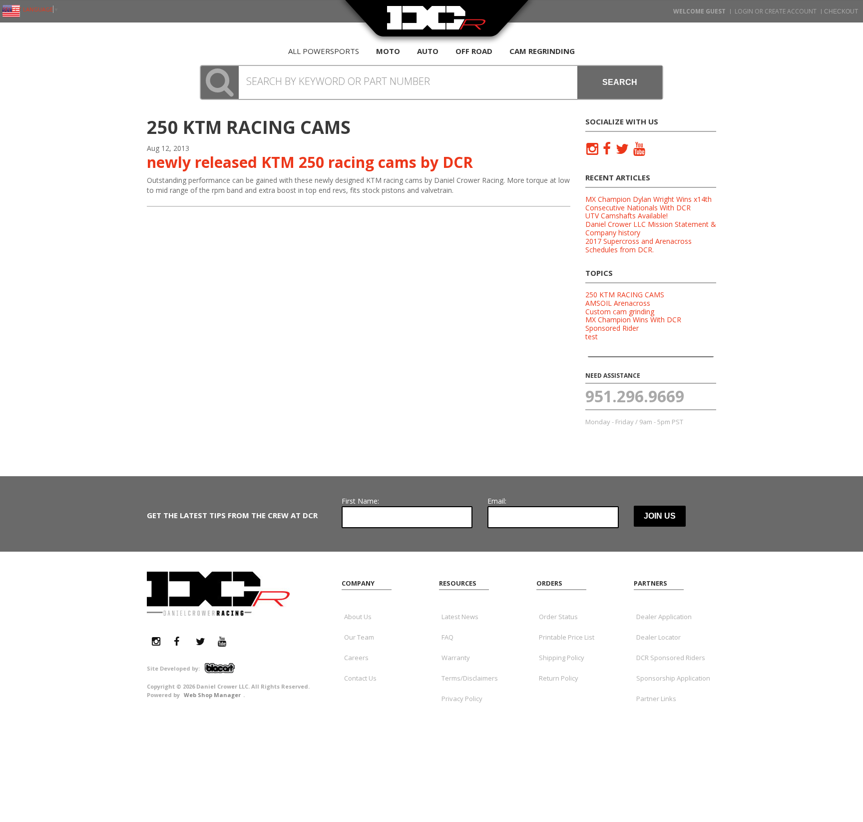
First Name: (360, 501)
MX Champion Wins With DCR (633, 319)
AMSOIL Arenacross (617, 303)
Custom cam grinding (619, 311)
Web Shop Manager (212, 695)
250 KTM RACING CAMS (624, 294)
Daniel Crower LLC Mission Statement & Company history (650, 228)
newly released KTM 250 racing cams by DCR (310, 162)
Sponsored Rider (612, 328)
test (591, 336)
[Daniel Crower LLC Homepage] (436, 23)
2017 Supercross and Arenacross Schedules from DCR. (638, 245)
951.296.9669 (634, 396)
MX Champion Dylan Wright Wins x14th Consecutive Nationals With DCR (648, 203)
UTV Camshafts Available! (626, 215)
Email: (496, 501)
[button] (431, 82)
